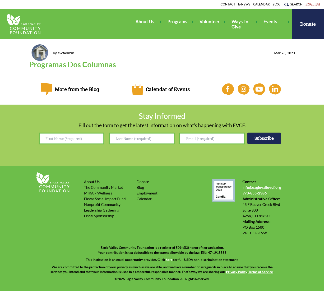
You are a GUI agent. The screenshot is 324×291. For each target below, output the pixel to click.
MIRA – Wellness (98, 193)
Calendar (261, 4)
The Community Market (103, 187)
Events (270, 21)
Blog (277, 4)
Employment (147, 193)
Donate (308, 24)
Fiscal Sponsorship (99, 215)
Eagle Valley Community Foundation (23, 24)
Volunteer (209, 21)
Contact (228, 4)
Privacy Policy (236, 272)
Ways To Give (239, 24)
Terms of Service (260, 272)
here (169, 260)
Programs (177, 21)
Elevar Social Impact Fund (105, 198)
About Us (144, 21)
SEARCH (296, 4)
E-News (244, 4)
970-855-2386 (254, 193)
